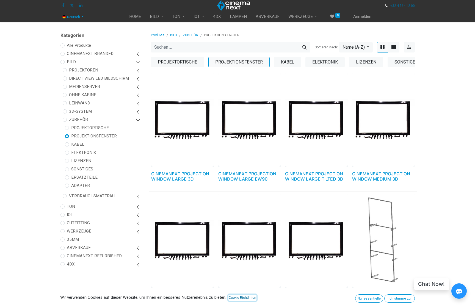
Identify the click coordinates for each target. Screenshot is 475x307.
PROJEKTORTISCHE (90, 127)
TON (71, 206)
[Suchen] (304, 47)
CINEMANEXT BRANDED (90, 53)
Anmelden (362, 16)
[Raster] (382, 47)
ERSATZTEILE (84, 177)
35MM (73, 239)
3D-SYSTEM (80, 111)
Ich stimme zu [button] (400, 298)
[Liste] (393, 47)
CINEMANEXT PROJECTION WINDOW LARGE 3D (180, 176)
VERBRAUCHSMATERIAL (92, 195)
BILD (71, 61)
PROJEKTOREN (83, 70)
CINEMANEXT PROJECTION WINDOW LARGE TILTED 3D (314, 176)
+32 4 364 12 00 (402, 6)
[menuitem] (135, 16)
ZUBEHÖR (78, 119)
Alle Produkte (79, 45)
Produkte (157, 35)
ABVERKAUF (79, 247)
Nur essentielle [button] (369, 298)
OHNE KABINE (82, 94)
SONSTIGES (82, 169)
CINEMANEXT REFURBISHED (94, 255)
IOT (70, 214)
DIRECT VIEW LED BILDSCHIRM (99, 78)
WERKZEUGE (79, 231)
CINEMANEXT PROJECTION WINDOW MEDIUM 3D (381, 176)
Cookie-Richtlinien (242, 298)
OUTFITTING (78, 222)
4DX (71, 264)
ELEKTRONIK (83, 152)
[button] (356, 47)
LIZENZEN (81, 160)
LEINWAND (79, 103)
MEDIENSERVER (84, 86)
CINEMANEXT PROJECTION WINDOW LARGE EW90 (247, 176)
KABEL (77, 144)
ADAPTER (80, 185)
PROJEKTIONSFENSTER (94, 136)
